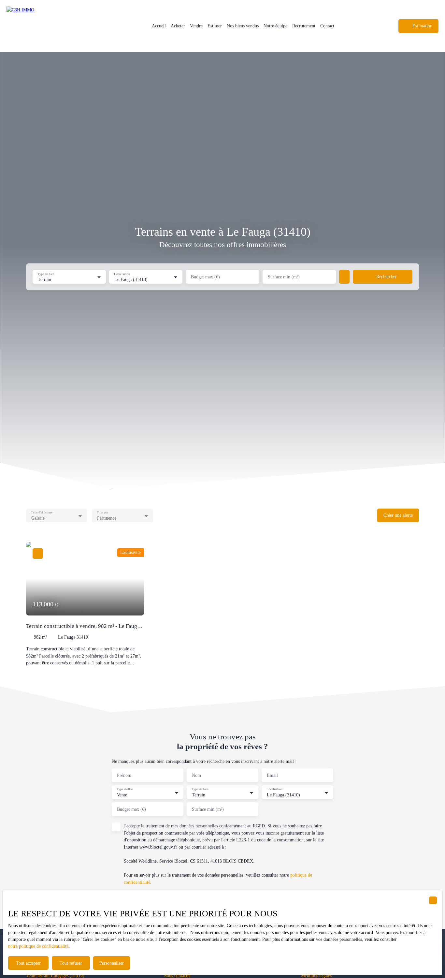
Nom (196, 775)
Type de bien (45, 273)
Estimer (215, 25)
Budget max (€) (205, 276)
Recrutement (303, 25)
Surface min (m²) (284, 276)
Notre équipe (275, 25)
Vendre (196, 25)
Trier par (102, 512)
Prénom (124, 775)
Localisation (122, 273)
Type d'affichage (41, 512)
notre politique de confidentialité (38, 946)
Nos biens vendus (243, 25)
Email (272, 775)
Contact (327, 25)
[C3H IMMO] (52, 26)
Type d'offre (125, 789)
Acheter (178, 25)
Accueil (159, 25)
